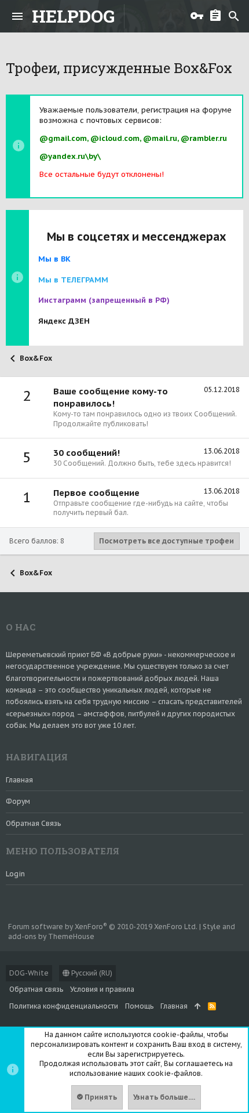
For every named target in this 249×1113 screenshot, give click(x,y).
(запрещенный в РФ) (104, 300)
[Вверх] (197, 1006)
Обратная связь (33, 823)
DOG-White (29, 973)
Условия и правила (102, 989)
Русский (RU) (90, 973)
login (15, 873)
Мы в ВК (54, 259)
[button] (17, 16)
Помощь (139, 1006)
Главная (19, 779)
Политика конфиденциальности (63, 1006)
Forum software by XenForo (102, 926)
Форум (18, 801)
